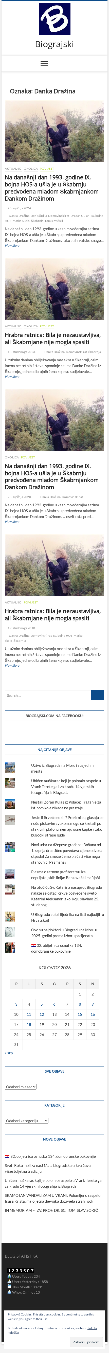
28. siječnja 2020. (19, 497)
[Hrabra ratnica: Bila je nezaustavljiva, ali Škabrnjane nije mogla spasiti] (54, 289)
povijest (47, 168)
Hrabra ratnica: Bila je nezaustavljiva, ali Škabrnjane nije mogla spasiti (53, 338)
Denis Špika (39, 216)
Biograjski (54, 44)
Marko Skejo (21, 221)
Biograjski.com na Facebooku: (55, 715)
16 (92, 1014)
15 (80, 1014)
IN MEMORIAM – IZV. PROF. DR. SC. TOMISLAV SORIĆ (51, 1210)
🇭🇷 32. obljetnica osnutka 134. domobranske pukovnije (50, 1156)
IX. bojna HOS (62, 635)
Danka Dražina (19, 216)
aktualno (13, 168)
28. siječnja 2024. (19, 208)
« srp (9, 1053)
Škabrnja (37, 221)
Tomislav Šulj (54, 221)
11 (29, 1014)
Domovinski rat (58, 216)
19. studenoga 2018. (21, 628)
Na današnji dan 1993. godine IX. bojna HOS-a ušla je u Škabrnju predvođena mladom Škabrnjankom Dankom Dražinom (52, 187)
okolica (31, 168)
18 (29, 1024)
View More (22, 246)
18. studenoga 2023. (21, 352)
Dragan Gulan (79, 216)
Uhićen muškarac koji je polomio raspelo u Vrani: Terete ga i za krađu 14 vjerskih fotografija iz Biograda (66, 786)
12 (42, 1014)
